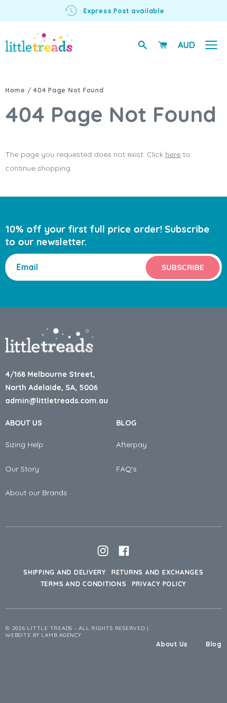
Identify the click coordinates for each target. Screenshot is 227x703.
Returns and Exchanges (157, 572)
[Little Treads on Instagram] (103, 550)
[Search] (143, 45)
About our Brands (36, 492)
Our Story (22, 469)
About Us (23, 423)
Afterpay (131, 444)
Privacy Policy (159, 584)
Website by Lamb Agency (43, 635)
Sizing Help (24, 444)
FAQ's (126, 469)
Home (15, 90)
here (173, 154)
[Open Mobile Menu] (211, 45)
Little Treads (49, 628)
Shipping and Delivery (64, 572)
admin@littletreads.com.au (56, 400)
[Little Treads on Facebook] (124, 550)
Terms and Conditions (84, 584)
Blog (126, 423)
